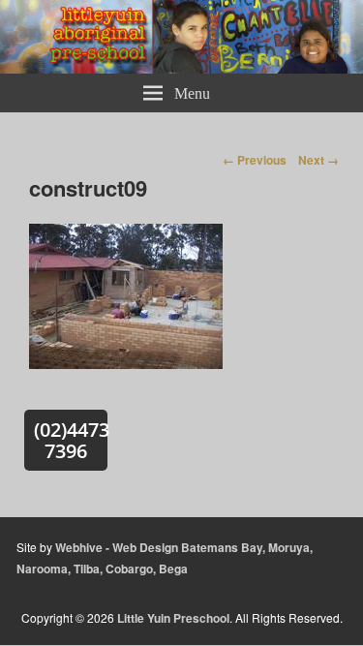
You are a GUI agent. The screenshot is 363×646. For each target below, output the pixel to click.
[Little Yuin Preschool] (181, 67)
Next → (318, 160)
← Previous (255, 160)
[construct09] (126, 367)
